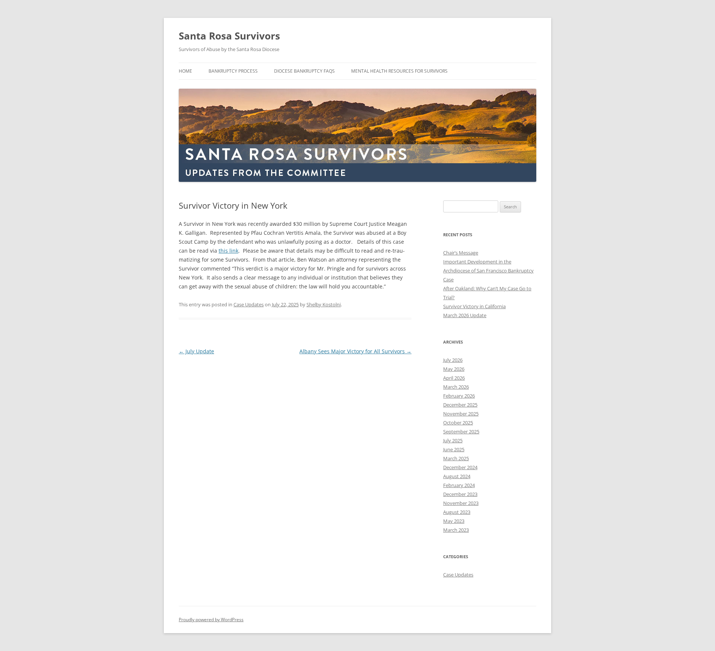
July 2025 (453, 440)
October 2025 (458, 422)
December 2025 (460, 404)
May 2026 (453, 369)
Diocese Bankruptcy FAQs (304, 71)
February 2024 (459, 485)
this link (228, 250)
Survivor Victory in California (474, 306)
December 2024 (460, 467)
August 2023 (456, 512)
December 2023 (460, 494)
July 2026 (453, 360)
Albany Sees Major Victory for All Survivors (355, 351)
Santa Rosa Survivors (229, 35)
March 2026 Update (464, 315)
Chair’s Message (460, 252)
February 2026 (459, 395)
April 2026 (454, 378)
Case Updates (248, 304)
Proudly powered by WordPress (211, 619)
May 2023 (453, 521)
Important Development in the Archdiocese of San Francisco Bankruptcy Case (488, 270)
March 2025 (456, 458)
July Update (196, 351)
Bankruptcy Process (233, 71)
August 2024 (456, 476)
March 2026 (456, 386)
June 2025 (453, 449)
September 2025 (461, 431)
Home (185, 71)
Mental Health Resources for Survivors (399, 71)
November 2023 (461, 503)
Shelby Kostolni (323, 304)
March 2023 (456, 530)
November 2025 (461, 413)
